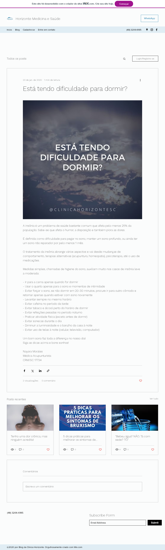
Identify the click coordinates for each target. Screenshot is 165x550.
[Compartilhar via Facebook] (24, 370)
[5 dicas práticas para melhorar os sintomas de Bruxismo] (82, 418)
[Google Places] (147, 29)
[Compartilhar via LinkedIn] (40, 370)
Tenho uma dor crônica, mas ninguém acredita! (29, 438)
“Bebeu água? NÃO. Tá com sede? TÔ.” (132, 438)
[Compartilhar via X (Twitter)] (32, 370)
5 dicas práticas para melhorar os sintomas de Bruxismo (79, 438)
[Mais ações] (140, 80)
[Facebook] (156, 29)
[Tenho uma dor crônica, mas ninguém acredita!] (30, 418)
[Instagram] (151, 29)
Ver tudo (154, 398)
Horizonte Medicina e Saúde (38, 19)
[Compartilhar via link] (48, 370)
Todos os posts (16, 58)
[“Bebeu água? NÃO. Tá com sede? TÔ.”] (135, 418)
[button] (124, 58)
